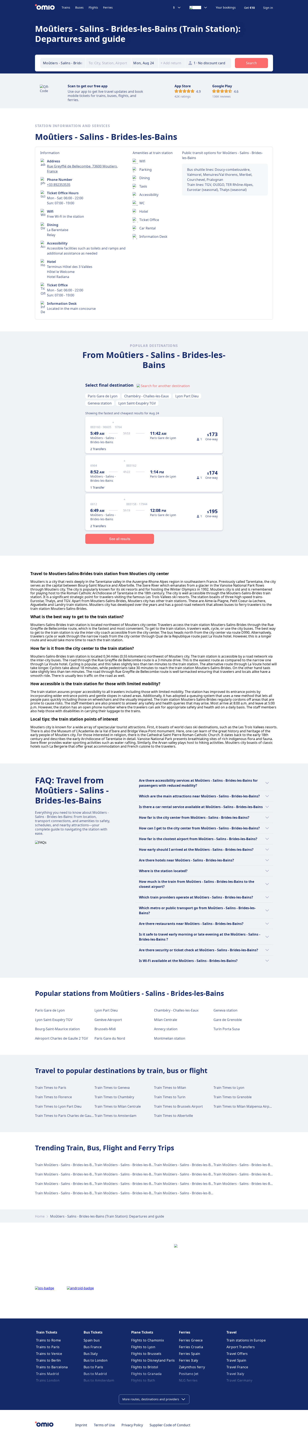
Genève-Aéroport (108, 1019)
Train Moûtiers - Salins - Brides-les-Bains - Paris (131, 1165)
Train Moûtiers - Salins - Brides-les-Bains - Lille (190, 1183)
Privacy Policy (132, 1425)
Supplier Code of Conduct (170, 1425)
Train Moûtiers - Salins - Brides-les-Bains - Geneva (252, 1174)
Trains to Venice (49, 1353)
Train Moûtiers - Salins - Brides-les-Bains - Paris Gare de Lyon (83, 1165)
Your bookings (226, 7)
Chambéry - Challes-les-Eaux (146, 396)
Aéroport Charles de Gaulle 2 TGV (61, 1038)
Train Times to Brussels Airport (178, 1106)
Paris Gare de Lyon (103, 396)
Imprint (81, 1425)
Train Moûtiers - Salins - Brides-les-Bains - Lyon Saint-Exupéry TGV (86, 1193)
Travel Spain (236, 1360)
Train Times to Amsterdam (115, 1115)
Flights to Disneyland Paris (153, 1360)
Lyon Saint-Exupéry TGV (137, 403)
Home (40, 1216)
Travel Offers (237, 1353)
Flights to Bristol (144, 1367)
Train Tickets (46, 1332)
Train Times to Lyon (229, 1087)
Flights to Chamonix (147, 1340)
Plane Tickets (142, 1332)
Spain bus (92, 1340)
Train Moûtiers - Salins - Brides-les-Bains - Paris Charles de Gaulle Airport (151, 1174)
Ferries (108, 7)
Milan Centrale (165, 1019)
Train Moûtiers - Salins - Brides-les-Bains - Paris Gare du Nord (142, 1193)
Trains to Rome (48, 1340)
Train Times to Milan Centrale (117, 1106)
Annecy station (165, 1029)
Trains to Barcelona (52, 1367)
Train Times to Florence (53, 1097)
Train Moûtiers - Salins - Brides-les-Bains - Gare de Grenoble (201, 1193)
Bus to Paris (93, 1367)
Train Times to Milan (170, 1087)
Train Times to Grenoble (233, 1097)
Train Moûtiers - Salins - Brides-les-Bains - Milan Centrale (79, 1174)
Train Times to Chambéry (114, 1097)
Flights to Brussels (146, 1353)
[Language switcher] (198, 7)
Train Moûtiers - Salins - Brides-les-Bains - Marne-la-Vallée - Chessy (206, 1174)
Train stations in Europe (246, 1340)
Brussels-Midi (105, 1029)
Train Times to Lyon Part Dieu (58, 1106)
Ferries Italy (188, 1360)
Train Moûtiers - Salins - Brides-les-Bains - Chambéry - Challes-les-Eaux (90, 1183)
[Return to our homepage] (48, 7)
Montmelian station (169, 1038)
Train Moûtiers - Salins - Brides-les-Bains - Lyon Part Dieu (258, 1165)
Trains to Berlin (48, 1360)
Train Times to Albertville (173, 1115)
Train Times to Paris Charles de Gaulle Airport (71, 1115)
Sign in (268, 7)
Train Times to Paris (50, 1087)
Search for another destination (165, 386)
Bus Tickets (93, 1332)
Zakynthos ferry (192, 1367)
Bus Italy (91, 1353)
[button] (144, 63)
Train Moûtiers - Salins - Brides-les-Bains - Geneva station (199, 1165)
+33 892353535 (58, 184)
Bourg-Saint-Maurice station (57, 1029)
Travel (231, 1332)
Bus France (93, 1347)
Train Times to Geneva (112, 1087)
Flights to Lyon (143, 1347)
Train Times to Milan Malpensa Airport (244, 1106)
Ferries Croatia (191, 1347)
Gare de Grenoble (228, 1019)
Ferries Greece (191, 1340)
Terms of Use (104, 1425)
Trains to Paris (48, 1347)
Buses (79, 7)
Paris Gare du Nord (109, 1038)
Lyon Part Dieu (187, 396)
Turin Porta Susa (227, 1029)
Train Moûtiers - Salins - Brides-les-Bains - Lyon (131, 1183)
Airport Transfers (240, 1347)
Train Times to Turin (169, 1097)
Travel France (237, 1367)
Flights (93, 7)
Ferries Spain (189, 1353)
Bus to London (95, 1360)
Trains (66, 7)
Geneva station (100, 403)
